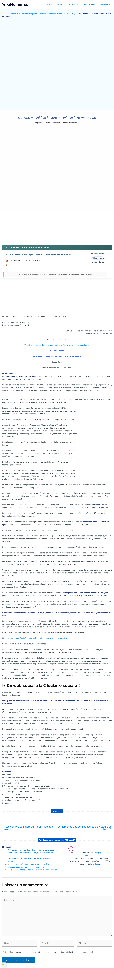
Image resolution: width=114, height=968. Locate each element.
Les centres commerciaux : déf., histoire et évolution (28, 827)
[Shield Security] (3, 964)
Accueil (5, 14)
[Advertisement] (57, 225)
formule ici (94, 864)
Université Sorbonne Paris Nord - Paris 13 (56, 14)
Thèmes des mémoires (71, 122)
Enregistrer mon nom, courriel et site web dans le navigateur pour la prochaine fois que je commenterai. (49, 952)
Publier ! (60, 4)
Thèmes (50, 4)
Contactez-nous (88, 4)
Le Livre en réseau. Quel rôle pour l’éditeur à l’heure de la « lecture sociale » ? (38, 254)
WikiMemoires (15, 4)
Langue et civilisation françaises (23, 14)
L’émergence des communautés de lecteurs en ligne (85, 827)
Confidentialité (104, 4)
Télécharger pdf (73, 4)
